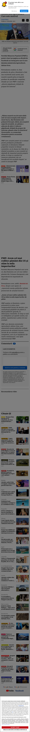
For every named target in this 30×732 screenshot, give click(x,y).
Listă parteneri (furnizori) (6, 724)
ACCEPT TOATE (15, 727)
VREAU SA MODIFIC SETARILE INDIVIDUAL (15, 729)
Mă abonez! (24, 11)
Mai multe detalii (21, 705)
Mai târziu (14, 11)
